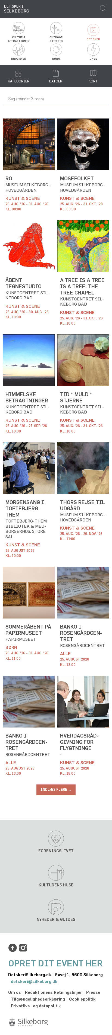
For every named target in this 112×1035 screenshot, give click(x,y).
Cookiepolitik (82, 999)
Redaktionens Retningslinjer (53, 992)
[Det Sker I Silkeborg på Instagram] (23, 947)
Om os (14, 992)
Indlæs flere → (56, 790)
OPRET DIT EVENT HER (55, 963)
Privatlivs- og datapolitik (36, 1006)
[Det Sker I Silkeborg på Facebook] (12, 947)
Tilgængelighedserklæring (38, 999)
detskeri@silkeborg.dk (34, 981)
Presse (93, 992)
